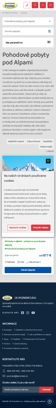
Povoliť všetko (40, 228)
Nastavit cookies (17, 228)
